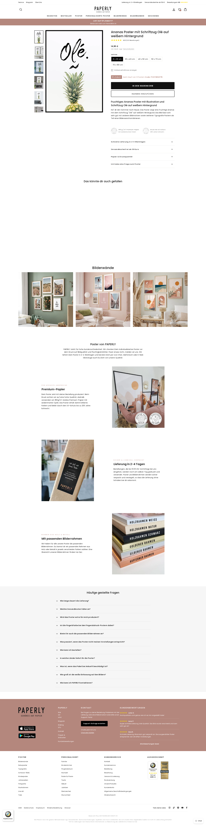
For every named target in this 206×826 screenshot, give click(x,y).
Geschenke (153, 16)
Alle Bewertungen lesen (149, 744)
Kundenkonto (109, 787)
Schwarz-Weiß (24, 773)
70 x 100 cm (118, 65)
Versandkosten (128, 49)
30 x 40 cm (130, 59)
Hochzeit (64, 773)
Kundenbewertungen (66, 741)
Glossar (67, 808)
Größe (114, 55)
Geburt (63, 784)
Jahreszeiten (23, 780)
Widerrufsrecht (110, 795)
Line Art (21, 791)
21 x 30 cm (117, 59)
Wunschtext (65, 795)
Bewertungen (173, 2)
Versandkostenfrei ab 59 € (155, 2)
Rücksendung (109, 780)
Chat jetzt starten (87, 733)
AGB (20, 808)
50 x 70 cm (156, 59)
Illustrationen (23, 787)
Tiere (20, 795)
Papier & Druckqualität (122, 157)
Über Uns (38, 2)
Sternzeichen (66, 791)
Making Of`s (61, 726)
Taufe (63, 780)
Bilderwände (120, 16)
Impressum (40, 808)
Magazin (29, 2)
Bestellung (108, 769)
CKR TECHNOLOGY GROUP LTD (108, 816)
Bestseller (66, 16)
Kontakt (61, 731)
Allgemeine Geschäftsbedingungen (118, 791)
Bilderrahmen (137, 16)
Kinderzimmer (66, 765)
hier (80, 552)
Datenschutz (29, 808)
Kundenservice (110, 765)
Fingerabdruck (67, 769)
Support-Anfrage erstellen (94, 723)
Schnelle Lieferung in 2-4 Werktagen (128, 142)
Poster (78, 16)
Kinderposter (23, 776)
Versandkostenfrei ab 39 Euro (125, 149)
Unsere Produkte (110, 784)
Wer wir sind (59, 714)
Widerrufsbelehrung (54, 808)
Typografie (22, 769)
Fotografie (22, 784)
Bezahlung (108, 773)
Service (21, 2)
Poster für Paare (67, 776)
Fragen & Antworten (62, 736)
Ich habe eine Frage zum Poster (126, 164)
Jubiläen (64, 787)
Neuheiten (52, 16)
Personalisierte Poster (98, 16)
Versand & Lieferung (112, 776)
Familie (64, 762)
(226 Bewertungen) (131, 40)
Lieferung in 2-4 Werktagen (132, 2)
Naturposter (22, 765)
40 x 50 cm (143, 59)
